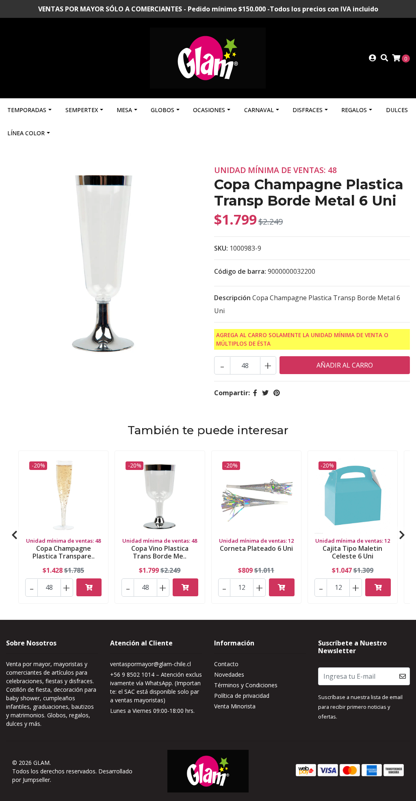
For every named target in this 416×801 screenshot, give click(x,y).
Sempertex (81, 110)
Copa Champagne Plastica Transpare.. (63, 552)
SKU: (221, 248)
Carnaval (259, 110)
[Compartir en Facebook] (255, 392)
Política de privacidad (241, 695)
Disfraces (307, 110)
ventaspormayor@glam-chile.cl (150, 664)
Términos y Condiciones (245, 685)
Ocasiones (209, 110)
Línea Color (26, 133)
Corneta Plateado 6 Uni (256, 548)
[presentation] (14, 535)
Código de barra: (240, 271)
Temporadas (26, 110)
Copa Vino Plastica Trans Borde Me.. (159, 552)
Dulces (397, 110)
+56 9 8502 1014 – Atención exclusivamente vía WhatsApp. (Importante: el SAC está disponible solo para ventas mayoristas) (156, 687)
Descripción (232, 297)
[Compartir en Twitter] (265, 392)
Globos (162, 110)
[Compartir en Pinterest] (276, 392)
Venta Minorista (235, 706)
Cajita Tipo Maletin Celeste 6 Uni (352, 552)
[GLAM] (208, 57)
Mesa (124, 110)
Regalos (354, 110)
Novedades (229, 674)
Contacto (226, 664)
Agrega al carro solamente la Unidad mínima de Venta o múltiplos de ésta (302, 339)
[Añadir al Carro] (89, 587)
